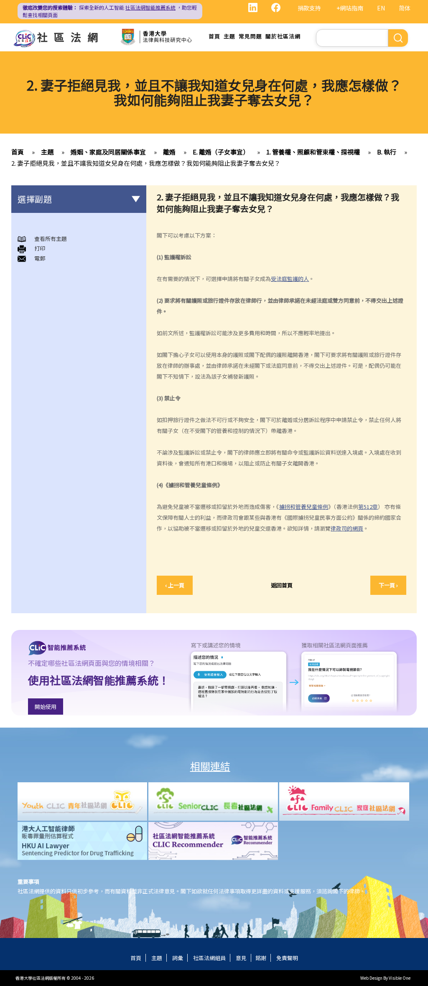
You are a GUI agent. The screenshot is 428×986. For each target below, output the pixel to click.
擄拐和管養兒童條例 (303, 507)
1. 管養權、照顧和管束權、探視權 (313, 151)
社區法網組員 (209, 958)
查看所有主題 (50, 239)
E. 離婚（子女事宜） (221, 151)
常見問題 (250, 36)
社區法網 (70, 36)
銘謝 (260, 958)
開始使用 (45, 706)
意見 (241, 958)
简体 (404, 8)
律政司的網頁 (347, 528)
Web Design (371, 978)
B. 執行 (386, 151)
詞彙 (177, 958)
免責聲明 (287, 958)
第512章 (368, 507)
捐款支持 (309, 8)
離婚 (169, 151)
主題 (229, 36)
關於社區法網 (283, 36)
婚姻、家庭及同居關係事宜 (108, 151)
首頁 (214, 36)
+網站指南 (349, 8)
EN (381, 8)
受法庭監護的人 (290, 279)
